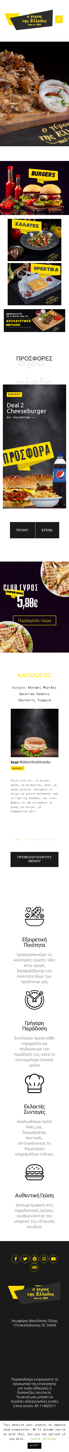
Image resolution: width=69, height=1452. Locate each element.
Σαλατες (43, 694)
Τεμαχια (44, 700)
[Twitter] (25, 1259)
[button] (14, 839)
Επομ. (47, 530)
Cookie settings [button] (43, 1439)
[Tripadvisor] (34, 1267)
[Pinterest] (34, 1259)
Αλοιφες (34, 688)
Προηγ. (22, 530)
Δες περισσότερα (18, 417)
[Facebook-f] (16, 1259)
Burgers (14, 394)
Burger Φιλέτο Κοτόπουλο (30, 762)
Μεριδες (50, 688)
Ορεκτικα (26, 694)
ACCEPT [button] (34, 1445)
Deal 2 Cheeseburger (26, 408)
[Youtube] (53, 1259)
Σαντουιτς (26, 700)
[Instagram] (44, 1259)
